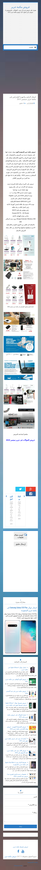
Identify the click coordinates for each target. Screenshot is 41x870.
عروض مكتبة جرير (20, 7)
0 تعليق (21, 103)
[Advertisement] (20, 18)
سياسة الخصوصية (33, 862)
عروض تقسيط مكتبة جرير (20, 847)
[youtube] (23, 851)
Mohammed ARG (18, 865)
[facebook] (18, 851)
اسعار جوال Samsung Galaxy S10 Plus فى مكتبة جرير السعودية (22, 609)
